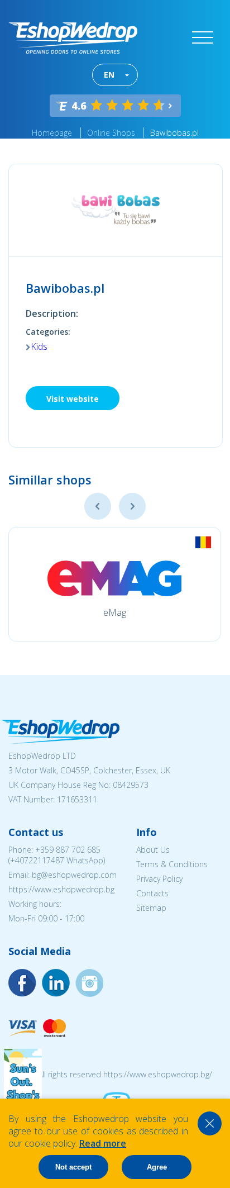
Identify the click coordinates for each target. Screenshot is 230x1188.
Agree (157, 1167)
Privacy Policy (159, 878)
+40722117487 (37, 860)
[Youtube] (89, 983)
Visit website (72, 398)
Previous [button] (97, 506)
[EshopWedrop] (72, 38)
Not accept (73, 1167)
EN (109, 74)
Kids (39, 346)
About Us (153, 849)
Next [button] (132, 506)
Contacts (152, 893)
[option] (114, 584)
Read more (102, 1143)
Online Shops (111, 132)
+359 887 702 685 (67, 849)
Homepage (52, 132)
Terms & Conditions (172, 864)
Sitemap (151, 907)
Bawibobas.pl (174, 132)
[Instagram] (56, 983)
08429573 (130, 785)
